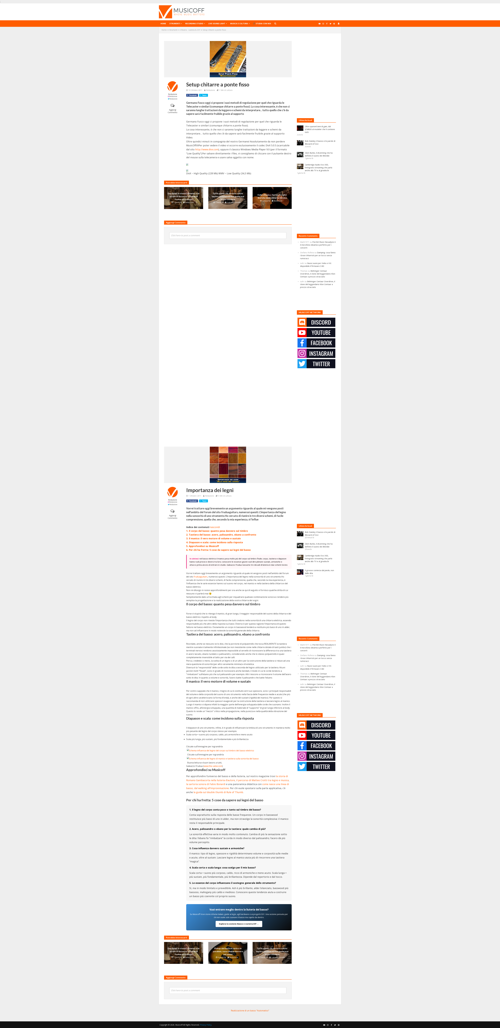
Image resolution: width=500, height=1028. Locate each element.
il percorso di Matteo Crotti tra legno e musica (262, 780)
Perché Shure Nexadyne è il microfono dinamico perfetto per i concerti (318, 245)
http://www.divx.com (206, 149)
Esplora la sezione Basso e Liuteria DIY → (239, 924)
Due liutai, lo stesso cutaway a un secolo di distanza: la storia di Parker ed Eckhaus (183, 196)
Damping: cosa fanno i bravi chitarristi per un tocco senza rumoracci (318, 255)
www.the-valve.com (213, 766)
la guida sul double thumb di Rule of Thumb (218, 792)
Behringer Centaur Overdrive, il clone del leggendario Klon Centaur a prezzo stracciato (317, 274)
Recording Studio (194, 23)
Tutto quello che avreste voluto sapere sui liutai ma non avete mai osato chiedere (228, 196)
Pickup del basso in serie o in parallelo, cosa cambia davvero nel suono (228, 951)
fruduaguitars (200, 576)
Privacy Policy (205, 1025)
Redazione (172, 94)
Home (163, 23)
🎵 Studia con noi (262, 23)
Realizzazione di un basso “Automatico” (250, 1010)
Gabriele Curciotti (234, 202)
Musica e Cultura (239, 23)
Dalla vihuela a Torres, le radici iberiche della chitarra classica (272, 196)
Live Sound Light (216, 23)
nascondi (215, 527)
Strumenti (174, 23)
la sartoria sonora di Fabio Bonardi (205, 784)
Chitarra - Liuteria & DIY (190, 30)
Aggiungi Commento (172, 111)
